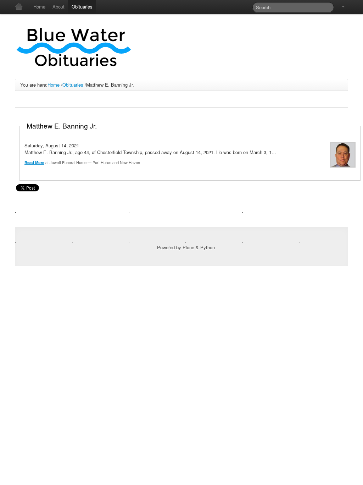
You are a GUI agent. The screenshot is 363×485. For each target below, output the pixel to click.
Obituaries (72, 84)
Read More (34, 162)
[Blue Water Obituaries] (74, 46)
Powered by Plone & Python (186, 247)
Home (54, 84)
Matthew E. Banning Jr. (62, 125)
